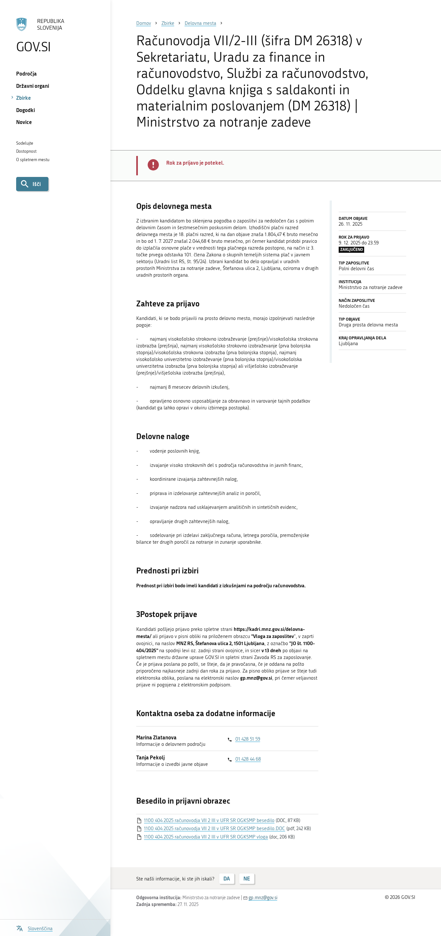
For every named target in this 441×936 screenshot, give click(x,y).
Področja (26, 73)
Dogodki (25, 110)
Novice (24, 122)
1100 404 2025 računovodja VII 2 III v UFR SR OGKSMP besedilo (209, 820)
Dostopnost (26, 151)
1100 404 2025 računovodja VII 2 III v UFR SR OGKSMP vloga (206, 837)
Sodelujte (24, 143)
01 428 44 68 (248, 759)
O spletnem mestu (32, 159)
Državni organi (32, 85)
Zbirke (23, 97)
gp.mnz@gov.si (263, 897)
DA (226, 878)
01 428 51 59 (247, 739)
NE (246, 878)
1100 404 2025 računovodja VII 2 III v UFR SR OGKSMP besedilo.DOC (214, 828)
